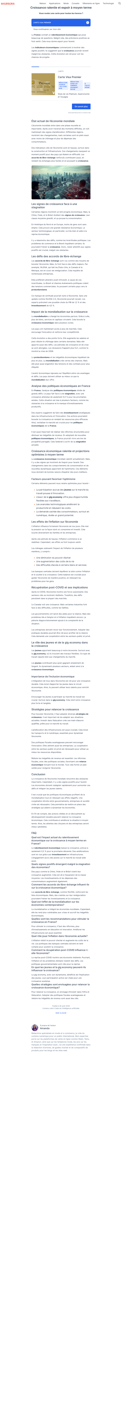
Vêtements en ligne (91, 3)
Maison (43, 3)
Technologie (108, 3)
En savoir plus (81, 106)
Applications (54, 3)
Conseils (75, 3)
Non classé (61, 1013)
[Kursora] (8, 4)
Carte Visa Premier (42, 23)
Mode (66, 3)
